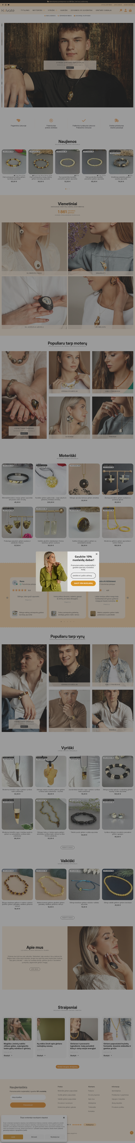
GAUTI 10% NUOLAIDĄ (83, 583)
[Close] (96, 554)
